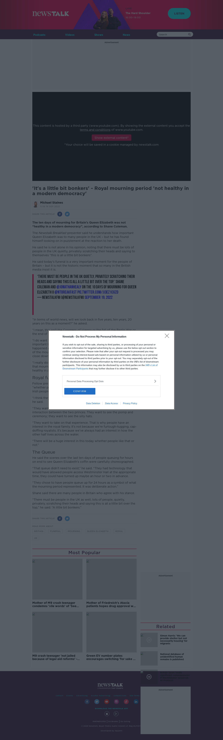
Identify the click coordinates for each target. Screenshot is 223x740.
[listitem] (111, 381)
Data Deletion (93, 403)
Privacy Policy (130, 403)
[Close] (168, 337)
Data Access (111, 403)
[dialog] (111, 370)
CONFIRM (79, 391)
